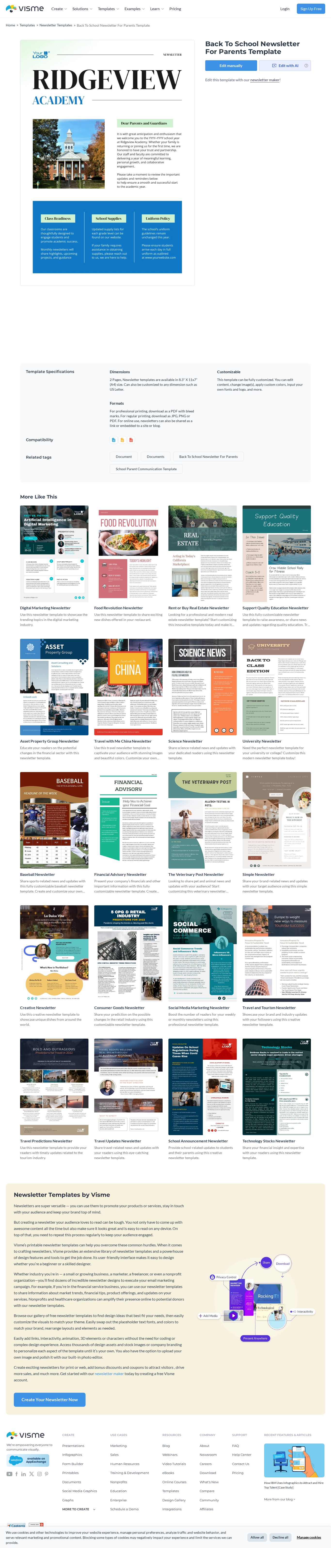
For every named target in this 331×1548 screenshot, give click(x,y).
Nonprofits (118, 1482)
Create (57, 8)
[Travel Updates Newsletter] (128, 1087)
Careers (206, 1464)
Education (118, 1491)
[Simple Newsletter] (277, 820)
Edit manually (231, 65)
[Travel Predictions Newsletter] (54, 1087)
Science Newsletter (185, 741)
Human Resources (124, 1464)
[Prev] (63, 163)
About (204, 1446)
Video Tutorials (174, 1464)
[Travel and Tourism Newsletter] (277, 953)
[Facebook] (17, 1474)
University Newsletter (262, 741)
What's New (209, 1482)
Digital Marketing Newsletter (45, 607)
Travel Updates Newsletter (117, 1141)
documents (155, 456)
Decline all (280, 1537)
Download (208, 1473)
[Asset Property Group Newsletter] (54, 687)
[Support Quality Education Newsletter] (277, 554)
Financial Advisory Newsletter (120, 874)
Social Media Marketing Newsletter (199, 1007)
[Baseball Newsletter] (54, 820)
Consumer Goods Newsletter (119, 1007)
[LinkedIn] (23, 1474)
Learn (155, 8)
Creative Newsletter (38, 1007)
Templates (106, 8)
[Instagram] (39, 1474)
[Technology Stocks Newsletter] (277, 1087)
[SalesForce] (28, 1460)
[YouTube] (9, 1474)
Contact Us (240, 1464)
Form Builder (72, 1464)
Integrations (171, 1509)
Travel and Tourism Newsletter (269, 1007)
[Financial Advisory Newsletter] (128, 820)
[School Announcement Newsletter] (202, 1087)
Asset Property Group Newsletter (49, 741)
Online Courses (174, 1482)
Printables (70, 1473)
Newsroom (208, 1455)
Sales (114, 1455)
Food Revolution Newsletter (118, 607)
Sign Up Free (311, 8)
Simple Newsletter (259, 874)
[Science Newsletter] (202, 687)
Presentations (73, 1446)
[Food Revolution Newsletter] (128, 554)
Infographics (72, 1455)
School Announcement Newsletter (198, 1141)
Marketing (118, 1446)
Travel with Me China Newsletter (123, 741)
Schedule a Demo (124, 1509)
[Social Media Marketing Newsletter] (202, 953)
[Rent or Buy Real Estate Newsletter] (202, 554)
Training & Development (129, 1473)
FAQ (235, 1446)
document (124, 456)
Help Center (241, 1455)
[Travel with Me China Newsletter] (128, 687)
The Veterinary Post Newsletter (196, 874)
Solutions (80, 8)
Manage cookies (309, 1537)
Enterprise (118, 1500)
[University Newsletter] (277, 687)
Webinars (169, 1455)
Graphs (67, 1500)
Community (209, 1500)
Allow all (257, 1537)
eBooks (168, 1473)
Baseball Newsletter (37, 874)
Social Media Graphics (79, 1491)
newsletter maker (264, 79)
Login (285, 8)
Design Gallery (174, 1500)
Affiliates (206, 1509)
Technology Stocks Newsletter (269, 1141)
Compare (207, 1491)
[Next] (151, 163)
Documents (71, 1482)
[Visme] (25, 9)
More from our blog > (279, 1499)
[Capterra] (18, 1525)
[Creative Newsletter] (54, 953)
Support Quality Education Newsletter (276, 607)
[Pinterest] (46, 1474)
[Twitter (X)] (31, 1474)
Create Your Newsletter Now (50, 1399)
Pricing (175, 8)
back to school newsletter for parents (208, 456)
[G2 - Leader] (36, 1525)
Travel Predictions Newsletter (46, 1141)
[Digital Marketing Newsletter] (54, 554)
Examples (133, 8)
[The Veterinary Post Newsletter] (202, 820)
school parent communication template (146, 469)
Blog (166, 1446)
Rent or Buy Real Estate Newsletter (198, 607)
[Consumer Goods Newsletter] (128, 953)
